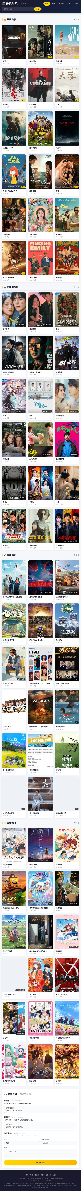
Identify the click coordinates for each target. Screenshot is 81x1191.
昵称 (5, 1139)
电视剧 (61, 4)
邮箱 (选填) (45, 1139)
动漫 (76, 4)
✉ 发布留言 (40, 1163)
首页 (46, 4)
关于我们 (53, 1175)
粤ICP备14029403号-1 (37, 1180)
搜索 (37, 9)
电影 (53, 4)
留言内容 (7, 1148)
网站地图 (48, 1180)
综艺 (69, 4)
